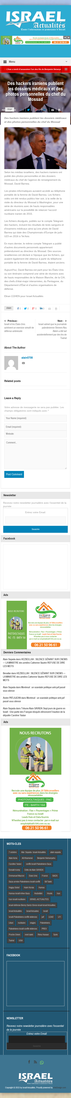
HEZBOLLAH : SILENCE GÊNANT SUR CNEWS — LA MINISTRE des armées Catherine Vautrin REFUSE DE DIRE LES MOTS (35, 663)
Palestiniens (45, 922)
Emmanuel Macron (16, 875)
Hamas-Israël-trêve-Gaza (19, 893)
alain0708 (27, 357)
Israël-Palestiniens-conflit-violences (23, 917)
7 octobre (13, 852)
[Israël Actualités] (35, 20)
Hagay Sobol (14, 887)
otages (33, 922)
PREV (44, 928)
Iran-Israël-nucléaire (17, 899)
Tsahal (11, 940)
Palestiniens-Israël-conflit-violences (23, 928)
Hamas (41, 887)
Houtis (49, 893)
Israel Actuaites (32, 911)
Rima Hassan (43, 934)
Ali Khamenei (27, 858)
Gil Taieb (48, 881)
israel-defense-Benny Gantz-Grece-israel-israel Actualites (32, 905)
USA (21, 940)
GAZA (54, 875)
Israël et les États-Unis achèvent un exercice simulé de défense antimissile (19, 326)
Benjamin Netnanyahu (46, 858)
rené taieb (29, 934)
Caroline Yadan (15, 864)
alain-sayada (55, 852)
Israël (45, 911)
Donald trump (14, 869)
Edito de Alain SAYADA (34, 869)
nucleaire (21, 922)
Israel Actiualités (15, 911)
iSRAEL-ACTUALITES (39, 899)
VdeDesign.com (59, 1087)
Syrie (55, 934)
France (45, 875)
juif (43, 917)
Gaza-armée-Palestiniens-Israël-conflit (24, 881)
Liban (11, 922)
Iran (58, 893)
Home (4, 110)
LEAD (51, 917)
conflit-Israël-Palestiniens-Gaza (38, 864)
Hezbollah (38, 893)
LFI (59, 917)
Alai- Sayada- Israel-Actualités (33, 852)
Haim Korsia (29, 887)
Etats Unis (33, 875)
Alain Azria (13, 858)
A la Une (12, 110)
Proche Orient (14, 934)
